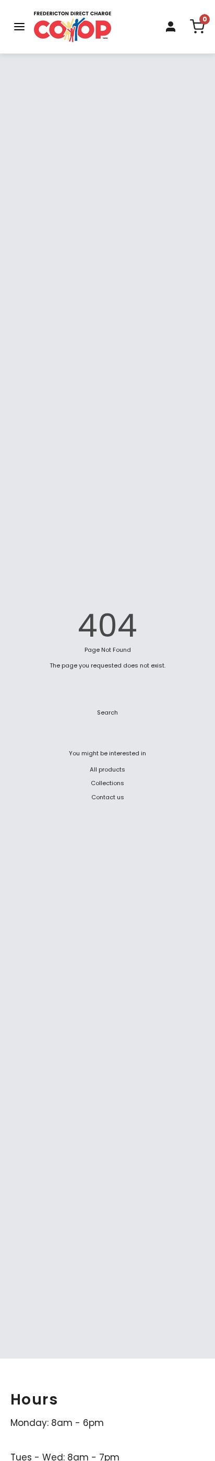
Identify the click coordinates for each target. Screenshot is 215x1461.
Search (107, 712)
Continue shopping (108, 691)
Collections (107, 783)
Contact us (107, 797)
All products (107, 769)
